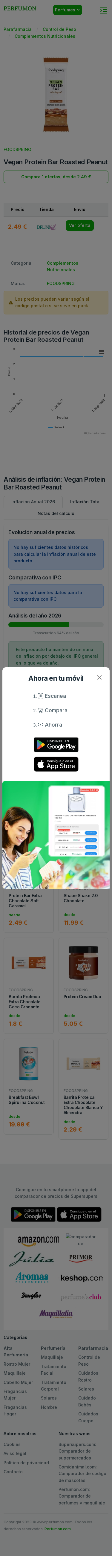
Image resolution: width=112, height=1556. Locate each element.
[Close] (99, 677)
